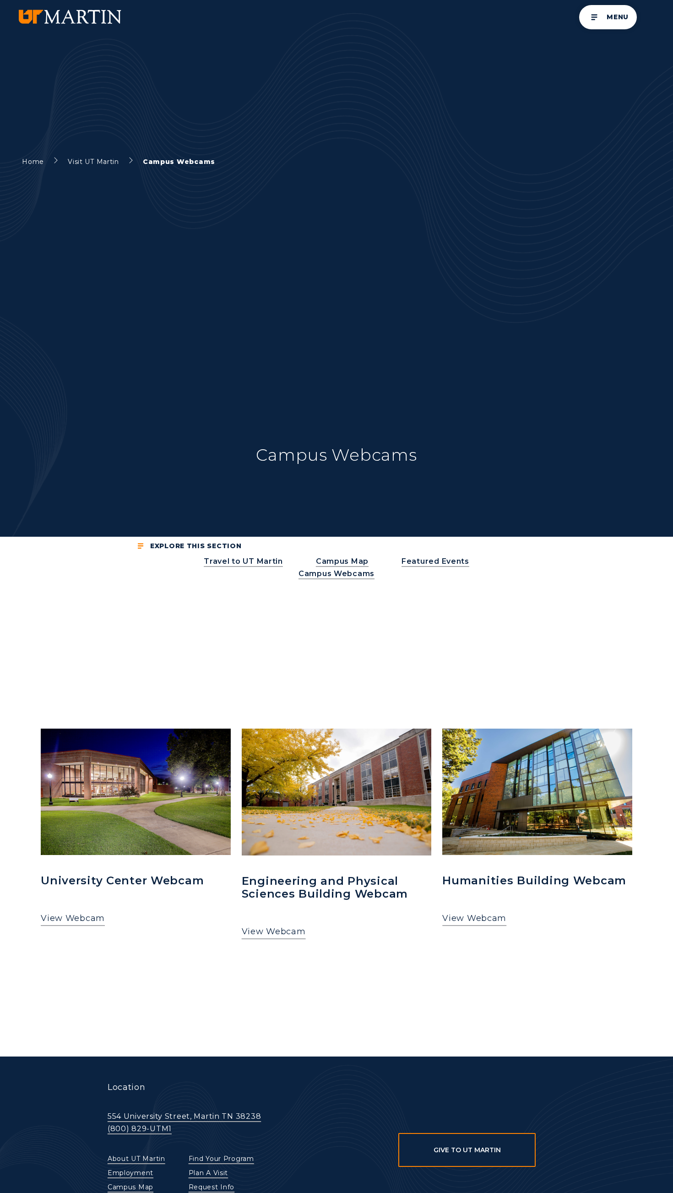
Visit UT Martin (93, 162)
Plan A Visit (208, 1173)
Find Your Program (221, 1159)
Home (33, 162)
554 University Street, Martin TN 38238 (184, 1116)
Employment (130, 1173)
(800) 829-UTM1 (140, 1128)
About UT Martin (136, 1159)
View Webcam (73, 918)
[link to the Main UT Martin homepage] (69, 17)
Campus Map (130, 1187)
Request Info (212, 1187)
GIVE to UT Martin (467, 1150)
